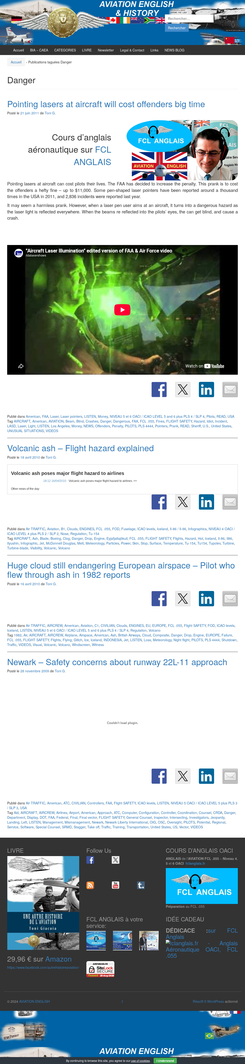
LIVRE (87, 50)
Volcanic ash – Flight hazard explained (80, 447)
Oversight (174, 822)
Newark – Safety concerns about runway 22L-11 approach (117, 661)
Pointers (161, 425)
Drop (88, 538)
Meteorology (95, 543)
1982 (18, 635)
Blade (44, 538)
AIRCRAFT (22, 421)
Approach (104, 812)
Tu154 (202, 543)
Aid (16, 812)
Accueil (18, 50)
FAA (45, 416)
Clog (66, 538)
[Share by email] (230, 389)
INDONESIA (113, 639)
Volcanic (50, 548)
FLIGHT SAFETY (179, 421)
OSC (161, 822)
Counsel (205, 812)
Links (154, 50)
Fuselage (128, 528)
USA (231, 416)
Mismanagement (77, 822)
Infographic (29, 543)
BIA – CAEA (39, 50)
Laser (54, 416)
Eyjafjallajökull (117, 538)
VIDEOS (52, 430)
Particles (112, 543)
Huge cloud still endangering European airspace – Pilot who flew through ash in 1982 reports (121, 569)
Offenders (102, 425)
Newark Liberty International (126, 822)
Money (103, 416)
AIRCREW (54, 625)
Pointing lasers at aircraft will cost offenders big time (106, 103)
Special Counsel (48, 826)
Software (27, 826)
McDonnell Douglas (60, 543)
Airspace (85, 635)
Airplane (71, 635)
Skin (135, 543)
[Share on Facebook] (159, 389)
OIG (153, 822)
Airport (74, 812)
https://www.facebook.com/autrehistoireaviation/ (43, 967)
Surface (155, 543)
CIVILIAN (108, 625)
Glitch (78, 639)
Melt (80, 543)
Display (32, 817)
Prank (173, 425)
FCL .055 (147, 421)
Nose (64, 533)
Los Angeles (60, 425)
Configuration (149, 812)
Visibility (36, 548)
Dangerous (121, 421)
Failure (227, 635)
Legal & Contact (132, 50)
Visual (37, 644)
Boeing (55, 538)
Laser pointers (71, 416)
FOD (115, 528)
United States (221, 425)
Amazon (58, 958)
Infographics (197, 528)
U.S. (206, 425)
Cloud (146, 635)
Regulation (78, 533)
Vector (184, 826)
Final (74, 817)
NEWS (88, 425)
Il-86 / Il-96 (178, 528)
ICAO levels (146, 528)
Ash (35, 538)
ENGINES (86, 528)
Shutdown (229, 639)
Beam (70, 421)
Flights (178, 538)
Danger (105, 421)
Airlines (61, 812)
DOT (43, 817)
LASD (11, 425)
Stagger (79, 826)
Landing (13, 822)
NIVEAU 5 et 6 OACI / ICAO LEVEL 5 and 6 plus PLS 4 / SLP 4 (157, 416)
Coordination (187, 812)
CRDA (217, 812)
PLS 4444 (145, 425)
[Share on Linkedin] (206, 389)
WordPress (215, 1001)
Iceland (162, 528)
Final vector (88, 817)
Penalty (117, 425)
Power (125, 543)
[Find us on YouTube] (115, 885)
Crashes (92, 421)
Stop (144, 543)
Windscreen (81, 644)
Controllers (95, 803)
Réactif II (199, 1001)
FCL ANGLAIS (92, 155)
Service (12, 826)
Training (118, 826)
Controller (168, 812)
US (175, 826)
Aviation (53, 528)
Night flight (181, 639)
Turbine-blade (17, 548)
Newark (97, 822)
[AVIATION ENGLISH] (62, 22)
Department (16, 817)
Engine (99, 538)
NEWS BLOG (174, 50)
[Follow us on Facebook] (90, 860)
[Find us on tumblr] (141, 885)
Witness (98, 644)
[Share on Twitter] (182, 389)
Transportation (138, 826)
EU (148, 625)
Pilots (210, 416)
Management (53, 822)
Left (24, 822)
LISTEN (90, 416)
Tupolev (215, 543)
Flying (67, 639)
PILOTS (130, 425)
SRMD (67, 826)
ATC (66, 803)
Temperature (173, 543)
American (33, 416)
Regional (218, 822)
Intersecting (178, 817)
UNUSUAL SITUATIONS (25, 430)
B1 (63, 528)
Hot (200, 538)
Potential (203, 822)
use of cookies (140, 1060)
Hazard (199, 421)
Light (31, 425)
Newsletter (106, 50)
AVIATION (56, 421)
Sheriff (196, 425)
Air (25, 635)
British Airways (129, 635)
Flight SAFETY (195, 625)
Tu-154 (94, 533)
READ (221, 416)
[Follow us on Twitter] (115, 860)
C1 (97, 625)
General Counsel (139, 817)
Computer (129, 812)
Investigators (199, 817)
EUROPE (159, 625)
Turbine (228, 543)
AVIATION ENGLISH (34, 1001)
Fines (160, 421)
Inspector (161, 817)
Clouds (72, 528)
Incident (221, 421)
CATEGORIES (65, 50)
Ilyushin (13, 543)
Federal (62, 817)
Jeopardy (217, 817)
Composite (161, 635)
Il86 (229, 538)
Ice (86, 639)
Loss (147, 639)
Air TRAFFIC (35, 528)
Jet (41, 543)
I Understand (165, 1060)
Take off (93, 826)
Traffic (12, 644)
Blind (80, 421)
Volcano (64, 548)
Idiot (210, 421)
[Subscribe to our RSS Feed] (90, 885)
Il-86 (221, 538)
